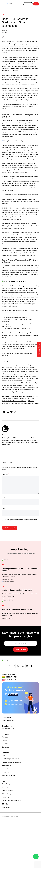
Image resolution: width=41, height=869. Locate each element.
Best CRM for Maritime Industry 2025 (17, 609)
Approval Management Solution (11, 762)
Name (4, 497)
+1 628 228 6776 (10, 679)
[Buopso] (10, 4)
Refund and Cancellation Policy (11, 800)
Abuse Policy (6, 784)
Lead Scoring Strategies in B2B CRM (17, 590)
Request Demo (39, 349)
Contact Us (5, 747)
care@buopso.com (8, 720)
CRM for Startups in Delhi (31, 403)
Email (4, 508)
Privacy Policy (6, 794)
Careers (4, 740)
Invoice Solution (7, 769)
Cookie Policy (6, 797)
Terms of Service (7, 790)
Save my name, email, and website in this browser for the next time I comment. (21, 520)
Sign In (36, 3)
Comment (5, 474)
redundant (26, 299)
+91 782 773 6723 (11, 677)
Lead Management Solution (10, 759)
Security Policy (6, 807)
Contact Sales (28, 3)
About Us (5, 737)
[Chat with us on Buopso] (36, 856)
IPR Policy (5, 804)
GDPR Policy (6, 787)
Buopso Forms (6, 765)
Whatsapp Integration (8, 775)
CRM (3, 755)
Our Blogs (5, 744)
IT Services (5, 772)
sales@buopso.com (8, 729)
